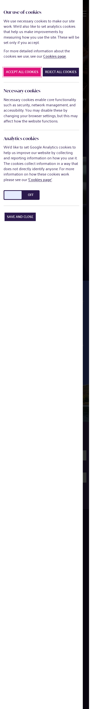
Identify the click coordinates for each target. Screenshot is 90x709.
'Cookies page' (40, 179)
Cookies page (54, 56)
